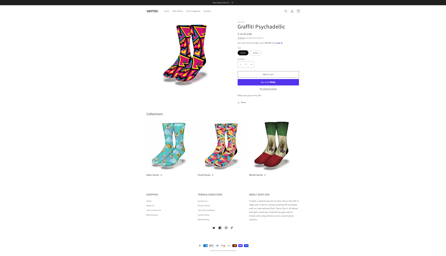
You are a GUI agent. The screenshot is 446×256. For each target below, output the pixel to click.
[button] (286, 11)
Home (149, 201)
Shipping (241, 38)
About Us (150, 205)
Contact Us (203, 201)
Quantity (241, 59)
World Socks (256, 174)
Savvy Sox (219, 250)
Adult (243, 53)
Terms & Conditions (206, 210)
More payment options (268, 89)
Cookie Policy (204, 215)
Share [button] (243, 102)
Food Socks (204, 174)
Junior (256, 53)
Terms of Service (153, 210)
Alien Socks (152, 174)
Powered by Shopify (229, 250)
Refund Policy (204, 219)
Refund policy (152, 215)
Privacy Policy (204, 205)
